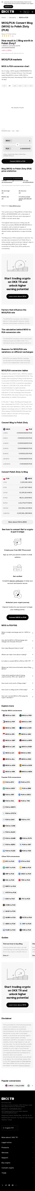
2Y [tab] (30, 85)
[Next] (32, 1086)
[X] (2, 1185)
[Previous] (3, 1086)
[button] (21, 12)
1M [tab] (20, 85)
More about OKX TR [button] (10, 1137)
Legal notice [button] (6, 1142)
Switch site (8, 6)
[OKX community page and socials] (16, 1185)
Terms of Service (24, 1065)
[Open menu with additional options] (32, 11)
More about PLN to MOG (17, 522)
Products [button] (5, 1147)
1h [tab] (4, 85)
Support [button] (5, 1158)
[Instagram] (9, 1185)
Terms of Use (15, 1061)
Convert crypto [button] (8, 1168)
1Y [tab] (25, 85)
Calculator (12, 17)
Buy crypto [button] (6, 1163)
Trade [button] (4, 1173)
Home (4, 17)
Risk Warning (27, 1061)
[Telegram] (6, 1185)
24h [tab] (10, 85)
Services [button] (5, 1153)
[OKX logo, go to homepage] (8, 11)
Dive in (5, 955)
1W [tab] (15, 85)
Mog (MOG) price (14, 206)
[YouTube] (13, 1185)
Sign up (26, 11)
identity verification (16, 581)
